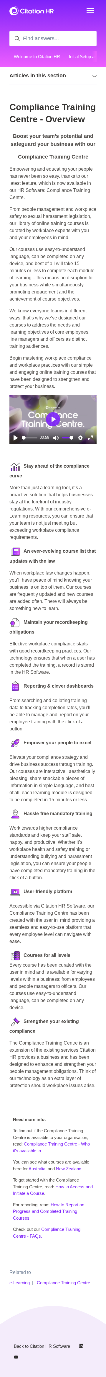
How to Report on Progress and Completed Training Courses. (48, 1211)
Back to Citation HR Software (42, 1346)
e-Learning (19, 1282)
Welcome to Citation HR (37, 56)
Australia (37, 1168)
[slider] (29, 437)
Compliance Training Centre (63, 1282)
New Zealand (68, 1168)
